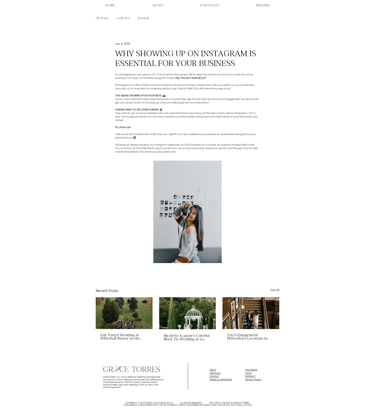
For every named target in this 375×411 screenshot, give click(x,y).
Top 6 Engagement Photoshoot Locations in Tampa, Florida (247, 337)
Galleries (123, 18)
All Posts (102, 18)
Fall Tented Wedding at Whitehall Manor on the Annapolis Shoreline (120, 337)
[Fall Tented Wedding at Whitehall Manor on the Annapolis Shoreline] (124, 313)
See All (275, 290)
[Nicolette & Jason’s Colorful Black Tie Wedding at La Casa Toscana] (187, 313)
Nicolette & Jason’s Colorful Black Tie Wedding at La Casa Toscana (186, 337)
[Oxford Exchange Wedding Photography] (250, 313)
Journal (143, 18)
